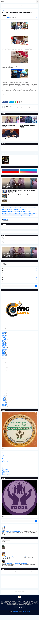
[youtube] (10, 172)
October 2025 (4, 338)
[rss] (24, 607)
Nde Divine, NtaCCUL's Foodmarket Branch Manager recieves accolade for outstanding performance (27, 125)
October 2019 (4, 405)
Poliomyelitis (4, 213)
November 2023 (4, 357)
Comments (5, 264)
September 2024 (4, 349)
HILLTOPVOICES (4, 526)
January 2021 (4, 390)
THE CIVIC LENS (9, 106)
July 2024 (3, 350)
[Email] (19, 102)
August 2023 (4, 360)
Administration (8, 207)
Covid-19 (25, 207)
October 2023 (4, 358)
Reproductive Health (27, 213)
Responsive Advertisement (19, 5)
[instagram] (28, 172)
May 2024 (3, 352)
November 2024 (4, 347)
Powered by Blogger (6, 219)
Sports (20, 215)
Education (9, 209)
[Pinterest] (17, 102)
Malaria (25, 211)
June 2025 (3, 341)
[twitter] (28, 170)
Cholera (19, 207)
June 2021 (3, 385)
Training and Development (28, 215)
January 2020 (4, 402)
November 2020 (4, 392)
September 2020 (4, 394)
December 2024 (4, 346)
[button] (1, 1)
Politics (10, 213)
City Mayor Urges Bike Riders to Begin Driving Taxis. (10, 549)
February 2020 (4, 401)
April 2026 (3, 334)
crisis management (31, 207)
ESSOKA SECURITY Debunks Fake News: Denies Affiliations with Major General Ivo (14, 563)
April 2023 (3, 364)
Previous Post (3, 153)
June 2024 (3, 351)
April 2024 (3, 353)
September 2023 (4, 359)
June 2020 (3, 397)
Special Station (14, 215)
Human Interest (4, 582)
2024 (19, 272)
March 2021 (4, 388)
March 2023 (4, 365)
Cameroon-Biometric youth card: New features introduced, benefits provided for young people (16, 556)
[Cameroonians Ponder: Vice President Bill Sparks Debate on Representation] (10, 133)
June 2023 (3, 362)
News (30, 211)
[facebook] (10, 170)
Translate (9, 541)
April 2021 (3, 387)
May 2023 (3, 363)
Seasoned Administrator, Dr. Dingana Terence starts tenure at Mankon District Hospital (9, 125)
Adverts (14, 207)
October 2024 (4, 348)
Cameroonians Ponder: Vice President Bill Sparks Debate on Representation (10, 138)
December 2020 (4, 391)
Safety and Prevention (6, 215)
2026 (19, 268)
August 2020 (4, 395)
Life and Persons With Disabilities (7, 211)
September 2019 (4, 406)
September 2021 (4, 382)
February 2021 (4, 389)
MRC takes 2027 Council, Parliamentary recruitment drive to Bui (12, 531)
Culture (4, 209)
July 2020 (3, 396)
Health (3, 585)
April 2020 (3, 399)
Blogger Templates (26, 611)
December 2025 (4, 336)
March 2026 (4, 335)
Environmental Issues (17, 209)
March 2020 (4, 400)
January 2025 (4, 345)
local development (18, 211)
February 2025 (4, 344)
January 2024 (4, 355)
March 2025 (4, 343)
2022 (19, 275)
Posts (4, 263)
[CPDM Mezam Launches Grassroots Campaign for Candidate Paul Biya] (4, 196)
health (23, 209)
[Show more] (21, 102)
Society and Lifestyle (5, 584)
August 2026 (4, 332)
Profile (15, 213)
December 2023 (4, 356)
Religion (20, 213)
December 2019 (4, 403)
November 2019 (4, 404)
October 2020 (4, 393)
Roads (34, 213)
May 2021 (3, 386)
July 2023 (3, 361)
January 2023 (4, 367)
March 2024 (4, 354)
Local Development (5, 586)
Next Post (36, 153)
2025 (19, 270)
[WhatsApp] (15, 102)
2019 (19, 281)
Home (3, 10)
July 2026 (3, 333)
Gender (3, 583)
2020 (19, 279)
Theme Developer (15, 611)
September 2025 (4, 339)
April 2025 (3, 342)
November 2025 (4, 337)
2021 (19, 277)
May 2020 (3, 398)
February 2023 (4, 366)
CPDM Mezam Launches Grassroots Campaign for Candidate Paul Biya (18, 194)
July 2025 (3, 340)
